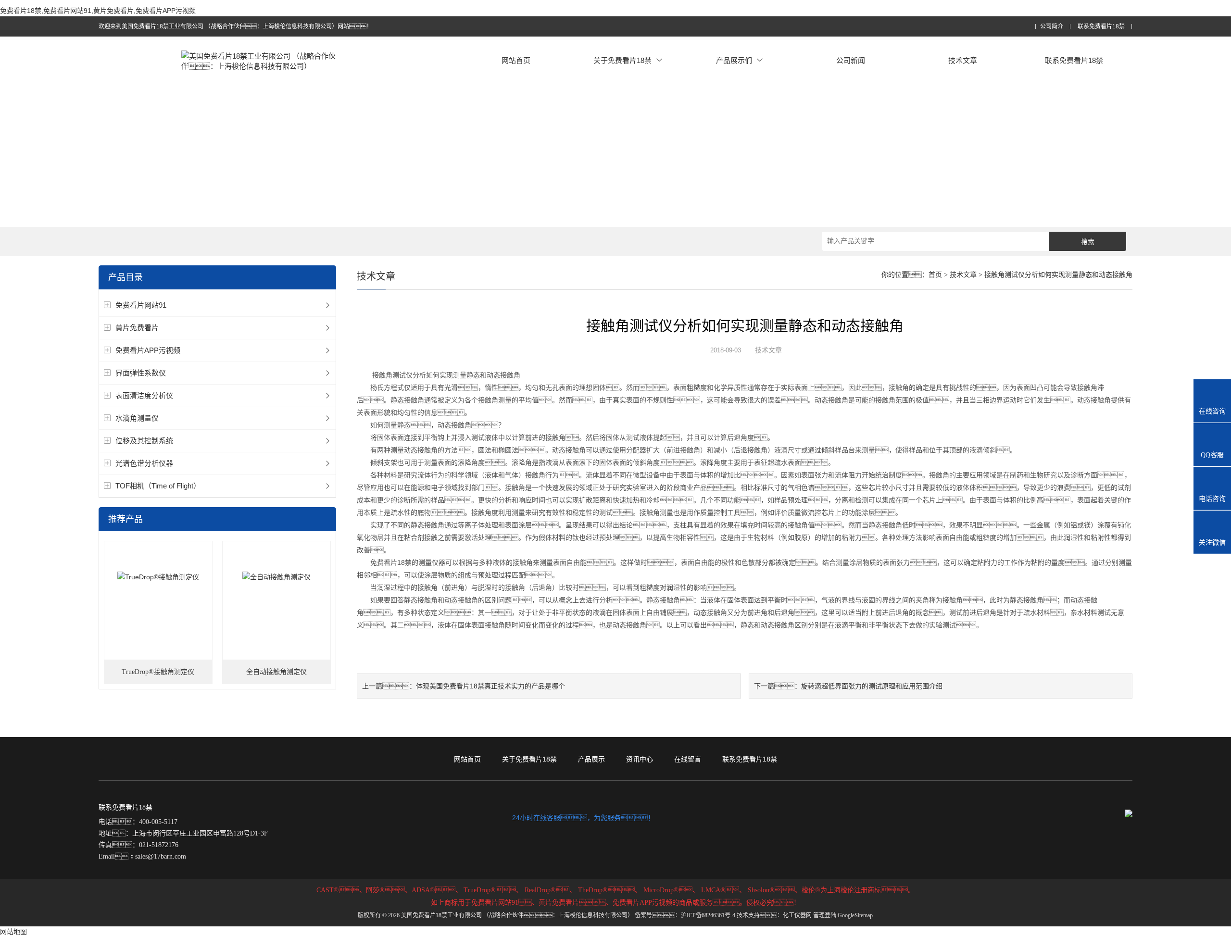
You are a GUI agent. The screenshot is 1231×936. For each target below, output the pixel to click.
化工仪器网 (797, 915)
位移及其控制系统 (144, 441)
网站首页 (516, 60)
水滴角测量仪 (137, 418)
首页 (935, 274)
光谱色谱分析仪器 (144, 463)
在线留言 (687, 759)
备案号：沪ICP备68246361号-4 (685, 915)
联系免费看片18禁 (1101, 27)
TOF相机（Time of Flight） (158, 486)
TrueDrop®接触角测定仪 (158, 671)
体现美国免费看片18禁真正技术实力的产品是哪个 (490, 686)
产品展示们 (734, 60)
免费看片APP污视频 (147, 350)
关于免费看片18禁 (622, 60)
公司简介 (1051, 27)
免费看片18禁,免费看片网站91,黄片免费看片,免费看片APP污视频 (98, 10)
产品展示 (591, 759)
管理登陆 (824, 915)
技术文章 (962, 60)
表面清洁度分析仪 (144, 395)
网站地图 (13, 932)
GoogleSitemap (855, 915)
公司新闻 (850, 60)
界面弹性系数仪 (140, 373)
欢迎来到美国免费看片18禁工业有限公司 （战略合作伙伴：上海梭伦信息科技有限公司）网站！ (235, 26)
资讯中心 (639, 759)
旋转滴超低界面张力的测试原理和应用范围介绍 (871, 686)
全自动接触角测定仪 (276, 671)
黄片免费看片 (137, 328)
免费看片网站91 (140, 305)
